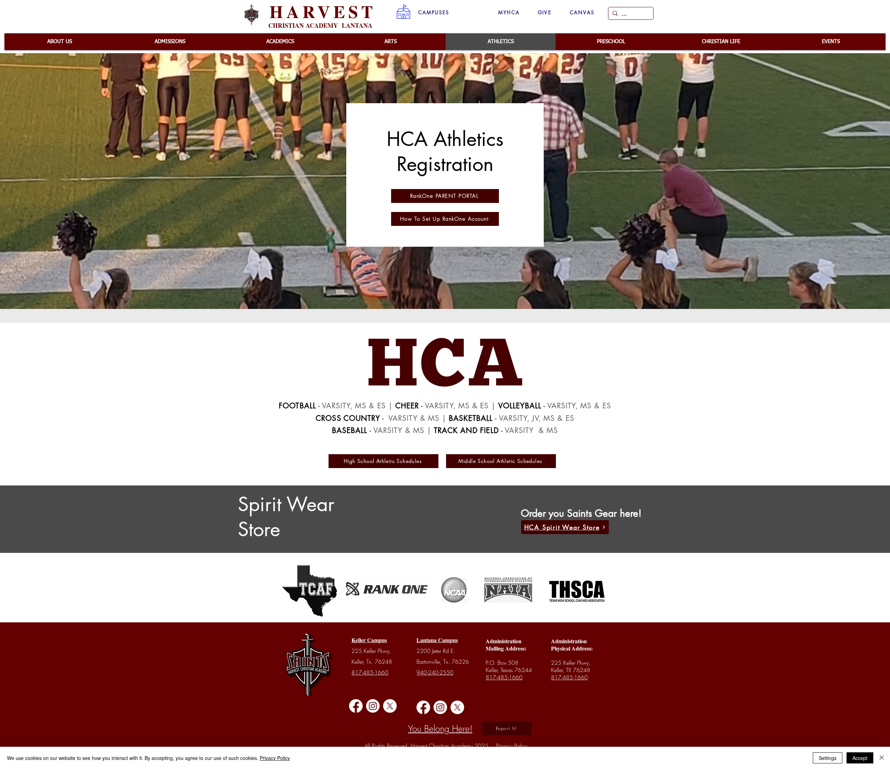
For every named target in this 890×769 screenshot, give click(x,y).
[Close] (881, 757)
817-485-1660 (369, 672)
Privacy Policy (275, 757)
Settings (827, 757)
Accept (859, 757)
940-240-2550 (434, 672)
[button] (434, 12)
